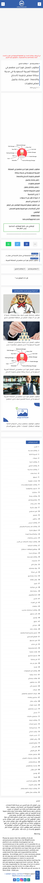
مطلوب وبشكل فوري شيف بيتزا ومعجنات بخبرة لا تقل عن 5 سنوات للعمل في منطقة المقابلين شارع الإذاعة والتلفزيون (22, 317)
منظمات (34, 606)
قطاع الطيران (33, 743)
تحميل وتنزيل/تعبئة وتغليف (28, 633)
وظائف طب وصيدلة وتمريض (28, 526)
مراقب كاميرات (32, 785)
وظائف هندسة (32, 451)
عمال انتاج (34, 564)
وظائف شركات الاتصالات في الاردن (27, 542)
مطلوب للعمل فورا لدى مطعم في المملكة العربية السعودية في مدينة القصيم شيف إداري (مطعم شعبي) (22, 398)
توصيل (35, 618)
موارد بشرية (33, 508)
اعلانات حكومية (32, 481)
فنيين (35, 583)
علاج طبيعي (33, 751)
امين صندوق (33, 640)
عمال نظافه (33, 580)
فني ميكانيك (33, 587)
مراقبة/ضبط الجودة (31, 534)
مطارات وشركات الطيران (29, 758)
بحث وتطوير (33, 682)
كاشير (35, 599)
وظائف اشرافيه (32, 545)
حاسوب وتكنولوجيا (31, 489)
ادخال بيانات (33, 504)
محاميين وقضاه (32, 697)
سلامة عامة (33, 591)
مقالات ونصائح (32, 678)
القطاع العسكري (32, 637)
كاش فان (34, 747)
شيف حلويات (33, 705)
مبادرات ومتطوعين (31, 766)
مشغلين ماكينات (32, 716)
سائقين (35, 519)
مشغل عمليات (32, 754)
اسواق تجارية (33, 530)
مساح (35, 713)
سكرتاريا (34, 492)
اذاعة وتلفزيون (33, 595)
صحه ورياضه (33, 728)
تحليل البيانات (33, 724)
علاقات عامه (33, 629)
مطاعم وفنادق (34, 64)
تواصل (35, 773)
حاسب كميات (33, 735)
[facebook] (14, 879)
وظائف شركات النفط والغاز (29, 789)
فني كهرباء (34, 602)
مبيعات (35, 458)
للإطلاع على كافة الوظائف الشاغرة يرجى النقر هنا (21, 228)
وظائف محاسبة (32, 470)
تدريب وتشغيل (32, 709)
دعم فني (34, 625)
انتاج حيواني (34, 770)
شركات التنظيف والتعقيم (29, 694)
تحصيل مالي (33, 686)
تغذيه (35, 667)
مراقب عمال (33, 701)
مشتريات (34, 561)
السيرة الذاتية (33, 454)
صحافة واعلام (33, 762)
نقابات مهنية (33, 652)
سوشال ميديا (33, 553)
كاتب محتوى (33, 614)
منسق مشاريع (32, 656)
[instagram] (21, 879)
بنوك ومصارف (33, 568)
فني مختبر (34, 644)
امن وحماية (34, 659)
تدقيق (35, 621)
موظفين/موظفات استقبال (29, 549)
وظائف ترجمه (33, 720)
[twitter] (18, 879)
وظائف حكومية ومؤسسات (29, 485)
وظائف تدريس (32, 523)
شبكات (35, 690)
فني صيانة (34, 572)
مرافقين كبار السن (31, 781)
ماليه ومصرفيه (32, 648)
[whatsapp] (28, 879)
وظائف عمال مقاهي (31, 792)
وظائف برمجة (33, 496)
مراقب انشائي (33, 732)
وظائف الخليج (23, 64)
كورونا (35, 777)
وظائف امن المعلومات (30, 671)
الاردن (35, 447)
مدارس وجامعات (32, 538)
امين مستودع (33, 511)
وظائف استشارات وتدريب (29, 610)
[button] (26, 244)
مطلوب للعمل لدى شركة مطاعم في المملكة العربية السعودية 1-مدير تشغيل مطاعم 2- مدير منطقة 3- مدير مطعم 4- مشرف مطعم (23, 344)
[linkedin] (25, 879)
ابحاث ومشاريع (32, 576)
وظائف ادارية (33, 462)
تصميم (35, 515)
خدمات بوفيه (33, 675)
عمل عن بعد (33, 663)
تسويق (35, 477)
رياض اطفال (33, 739)
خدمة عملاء (33, 473)
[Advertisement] (21, 31)
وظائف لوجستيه (32, 557)
